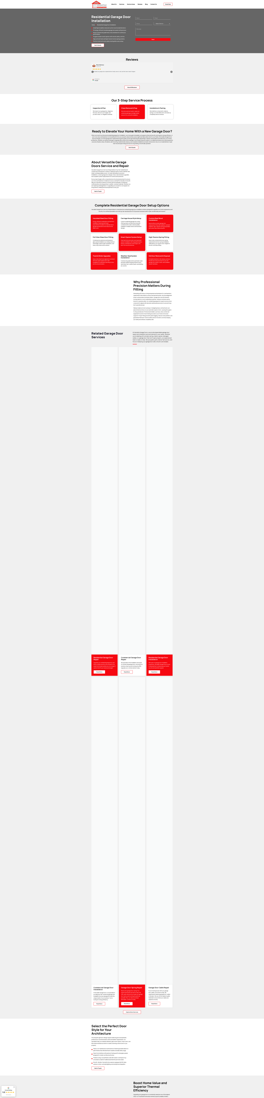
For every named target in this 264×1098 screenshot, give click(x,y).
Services (121, 4)
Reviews (140, 4)
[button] (127, 672)
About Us (114, 4)
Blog (146, 4)
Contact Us (153, 4)
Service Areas (131, 4)
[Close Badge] (14, 1087)
